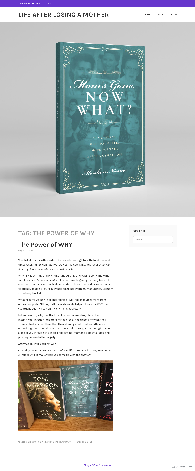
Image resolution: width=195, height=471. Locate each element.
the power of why (63, 442)
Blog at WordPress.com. (97, 465)
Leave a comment (83, 442)
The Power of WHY (45, 244)
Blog (174, 14)
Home (147, 14)
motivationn (48, 442)
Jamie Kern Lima (33, 442)
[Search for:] (153, 239)
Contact (160, 14)
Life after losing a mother (63, 14)
